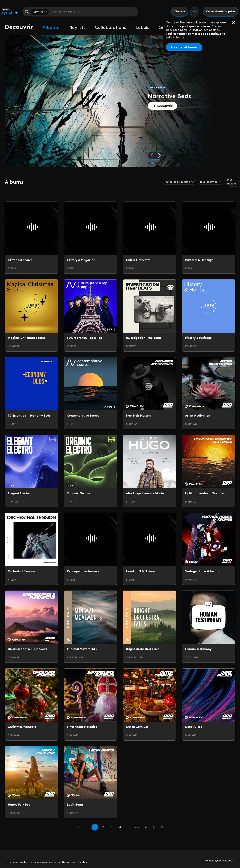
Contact (83, 862)
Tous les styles (208, 181)
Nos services (69, 862)
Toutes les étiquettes (177, 181)
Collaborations (110, 27)
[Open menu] (194, 11)
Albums (50, 27)
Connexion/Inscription (220, 11)
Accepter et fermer (184, 47)
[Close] (233, 22)
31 (145, 827)
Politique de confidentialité (44, 862)
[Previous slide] (151, 155)
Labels (142, 27)
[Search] (26, 11)
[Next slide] (159, 155)
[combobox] (40, 12)
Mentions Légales (17, 862)
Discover (179, 11)
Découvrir (164, 106)
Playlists (77, 27)
